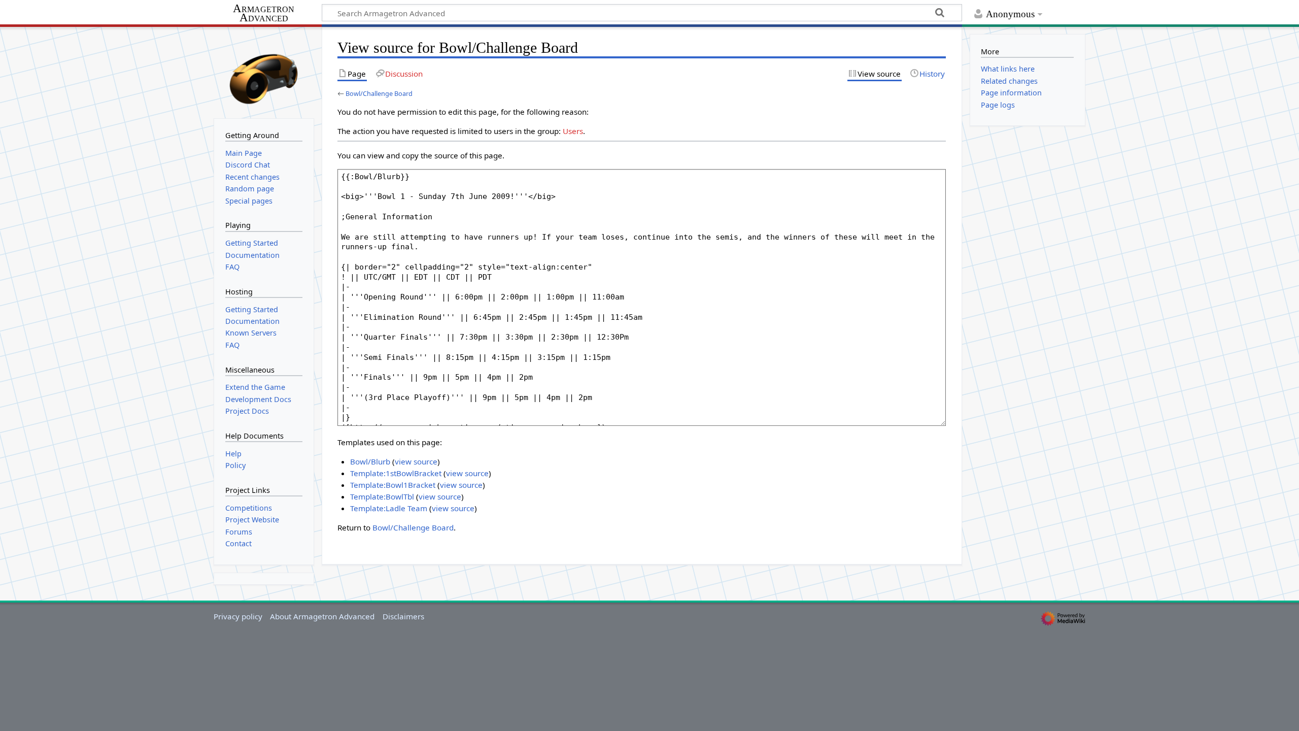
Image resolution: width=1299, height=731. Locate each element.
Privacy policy (238, 616)
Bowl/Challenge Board (379, 93)
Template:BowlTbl (382, 496)
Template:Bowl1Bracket (392, 485)
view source (416, 461)
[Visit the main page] (264, 71)
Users (573, 131)
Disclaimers (403, 616)
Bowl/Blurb (370, 461)
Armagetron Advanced (263, 13)
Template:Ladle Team (388, 508)
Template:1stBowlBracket (395, 473)
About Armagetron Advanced (322, 616)
